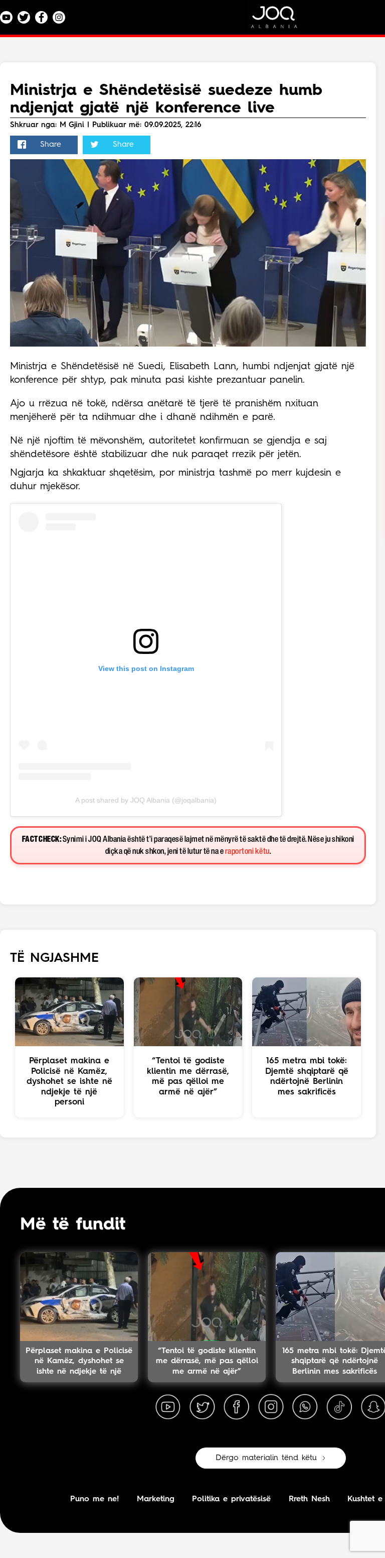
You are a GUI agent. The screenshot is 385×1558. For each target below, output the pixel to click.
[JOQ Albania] (281, 21)
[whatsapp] (305, 1407)
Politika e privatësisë (231, 1499)
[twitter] (202, 1407)
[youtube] (168, 1407)
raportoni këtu (247, 851)
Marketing (155, 1499)
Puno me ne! (94, 1499)
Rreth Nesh (309, 1499)
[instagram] (271, 1407)
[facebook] (237, 1407)
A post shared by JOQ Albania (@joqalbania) (146, 800)
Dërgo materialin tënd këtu (266, 1458)
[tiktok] (339, 1407)
